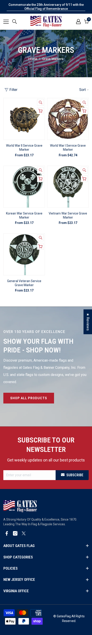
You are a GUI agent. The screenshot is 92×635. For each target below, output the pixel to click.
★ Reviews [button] (88, 322)
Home (32, 59)
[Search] (14, 21)
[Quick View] (40, 102)
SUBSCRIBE (74, 475)
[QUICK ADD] (40, 110)
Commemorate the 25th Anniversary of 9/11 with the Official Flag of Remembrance (46, 7)
